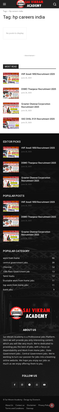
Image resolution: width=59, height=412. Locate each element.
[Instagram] (22, 385)
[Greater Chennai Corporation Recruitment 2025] (11, 108)
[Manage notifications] (51, 405)
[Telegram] (29, 385)
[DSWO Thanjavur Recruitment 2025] (11, 93)
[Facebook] (15, 385)
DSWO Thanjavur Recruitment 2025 (38, 89)
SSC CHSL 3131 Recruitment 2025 (38, 119)
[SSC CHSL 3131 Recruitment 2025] (11, 123)
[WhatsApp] (37, 385)
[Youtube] (44, 385)
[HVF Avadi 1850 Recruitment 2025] (11, 78)
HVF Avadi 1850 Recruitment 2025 (38, 74)
